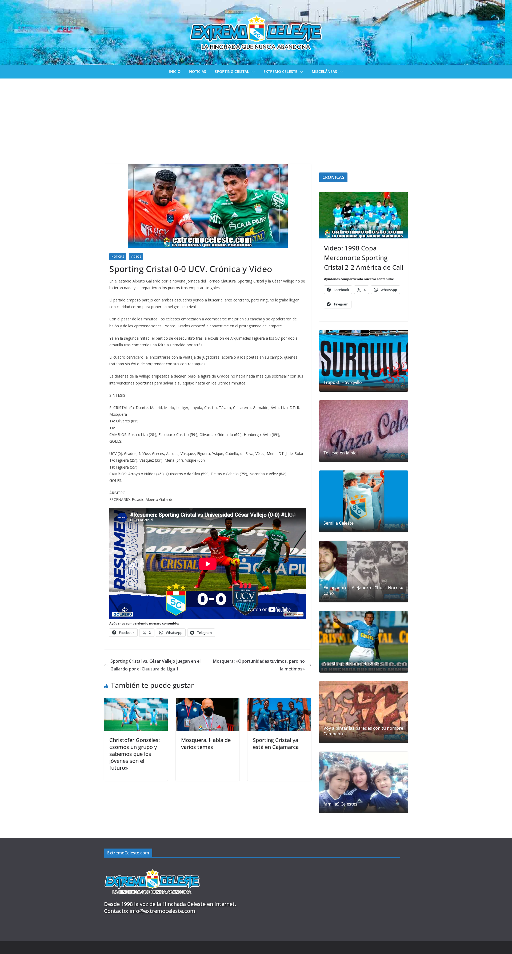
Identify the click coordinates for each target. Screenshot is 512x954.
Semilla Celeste (338, 523)
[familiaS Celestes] (363, 782)
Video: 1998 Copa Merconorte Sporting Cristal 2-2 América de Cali (363, 258)
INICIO (175, 71)
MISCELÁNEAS (324, 71)
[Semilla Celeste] (363, 501)
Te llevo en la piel (340, 453)
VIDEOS (136, 256)
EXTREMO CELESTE (280, 71)
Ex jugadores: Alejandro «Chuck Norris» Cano (363, 590)
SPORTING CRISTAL (232, 71)
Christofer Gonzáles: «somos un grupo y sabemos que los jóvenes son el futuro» (134, 753)
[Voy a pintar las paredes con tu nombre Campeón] (363, 712)
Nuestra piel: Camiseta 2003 (351, 663)
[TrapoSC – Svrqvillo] (363, 361)
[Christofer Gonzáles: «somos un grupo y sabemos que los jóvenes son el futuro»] (136, 702)
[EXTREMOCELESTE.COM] (152, 866)
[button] (252, 72)
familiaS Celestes (340, 804)
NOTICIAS (197, 71)
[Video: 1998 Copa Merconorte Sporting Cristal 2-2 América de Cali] (363, 215)
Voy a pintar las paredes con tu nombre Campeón (363, 731)
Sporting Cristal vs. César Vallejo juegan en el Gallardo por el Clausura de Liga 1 (155, 665)
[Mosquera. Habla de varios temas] (207, 702)
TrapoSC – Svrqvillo (342, 382)
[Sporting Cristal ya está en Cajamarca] (279, 702)
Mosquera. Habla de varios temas (206, 743)
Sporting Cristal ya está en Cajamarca (276, 743)
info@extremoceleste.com (162, 910)
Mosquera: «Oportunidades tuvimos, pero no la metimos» (259, 665)
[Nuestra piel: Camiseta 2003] (363, 642)
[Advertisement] (256, 118)
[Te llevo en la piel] (363, 431)
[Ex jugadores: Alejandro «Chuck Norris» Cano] (363, 571)
